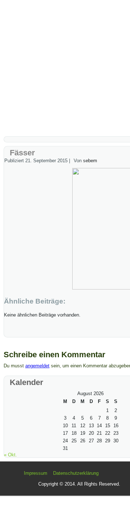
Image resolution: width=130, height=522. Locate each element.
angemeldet (37, 365)
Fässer (22, 152)
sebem (90, 160)
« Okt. (10, 454)
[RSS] (16, 476)
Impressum (35, 473)
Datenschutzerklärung (76, 473)
